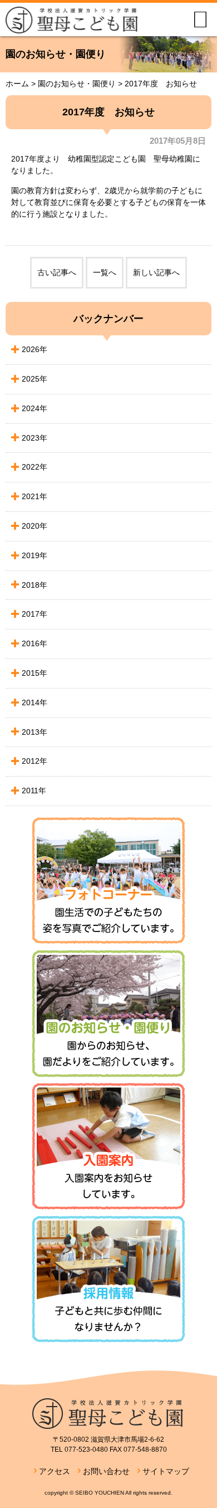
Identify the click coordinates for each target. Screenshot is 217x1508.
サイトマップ (165, 1471)
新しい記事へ (156, 272)
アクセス (54, 1471)
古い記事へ (56, 272)
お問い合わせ (106, 1471)
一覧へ (104, 272)
